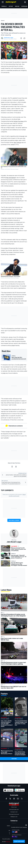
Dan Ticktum (17, 142)
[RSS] (21, 798)
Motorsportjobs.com (14, 809)
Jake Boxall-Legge (8, 37)
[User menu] (25, 2)
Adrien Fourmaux (19, 121)
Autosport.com (14, 811)
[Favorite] (21, 38)
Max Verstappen (10, 177)
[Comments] (25, 38)
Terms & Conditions (6, 839)
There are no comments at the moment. (14, 495)
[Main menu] (2, 2)
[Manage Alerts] (15, 466)
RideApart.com (14, 816)
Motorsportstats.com (14, 814)
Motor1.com (14, 807)
